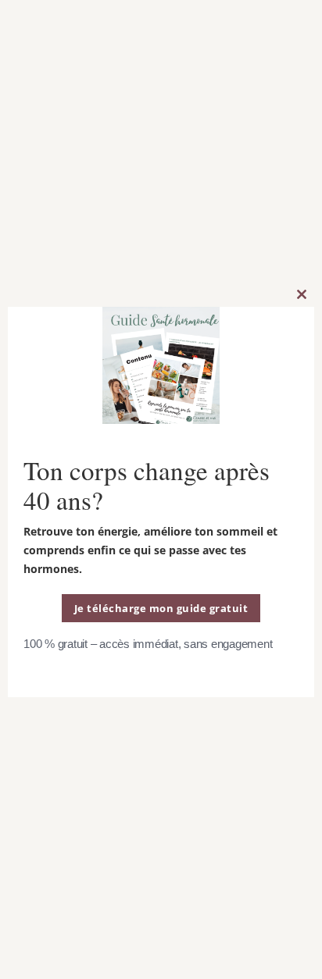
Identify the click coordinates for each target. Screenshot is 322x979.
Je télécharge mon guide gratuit (161, 608)
